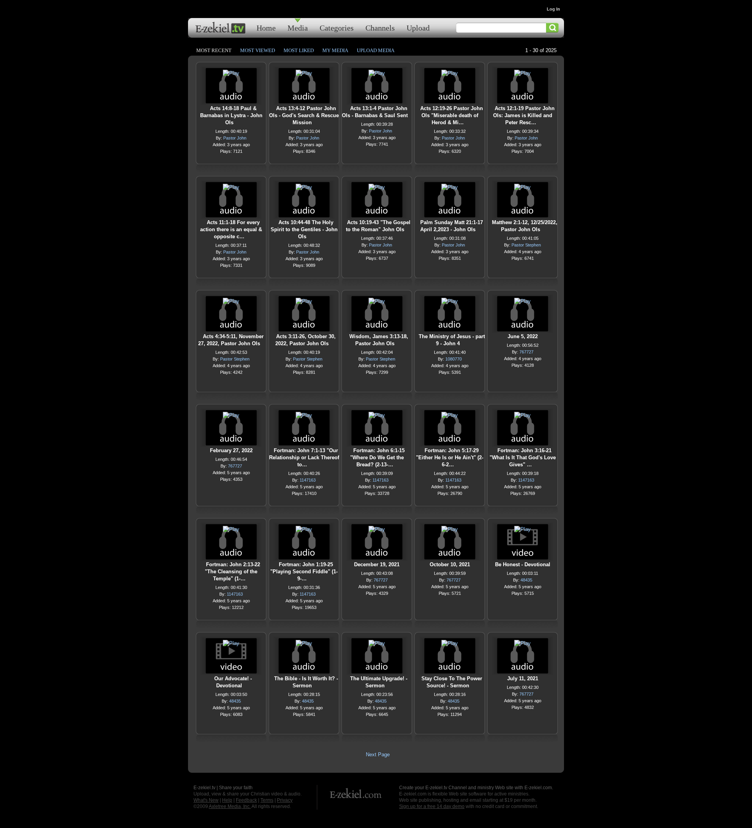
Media (297, 28)
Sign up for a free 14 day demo (432, 806)
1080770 (453, 359)
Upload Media (375, 50)
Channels (380, 28)
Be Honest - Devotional (522, 564)
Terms (266, 800)
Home (266, 28)
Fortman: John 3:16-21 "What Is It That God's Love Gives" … (523, 457)
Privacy (285, 800)
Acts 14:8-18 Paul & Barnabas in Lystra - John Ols (231, 115)
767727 (526, 352)
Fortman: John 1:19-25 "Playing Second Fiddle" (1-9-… (304, 572)
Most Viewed (257, 50)
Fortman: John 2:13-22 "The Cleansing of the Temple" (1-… (232, 572)
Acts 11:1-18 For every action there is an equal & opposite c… (231, 229)
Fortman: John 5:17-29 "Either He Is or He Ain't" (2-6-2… (449, 457)
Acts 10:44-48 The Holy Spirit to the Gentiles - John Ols (304, 229)
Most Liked (299, 50)
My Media (335, 50)
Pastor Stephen (526, 245)
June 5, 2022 (523, 336)
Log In (553, 9)
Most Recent (213, 50)
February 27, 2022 (231, 450)
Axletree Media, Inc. (230, 806)
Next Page (378, 754)
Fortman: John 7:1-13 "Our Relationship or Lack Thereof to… (304, 457)
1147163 (308, 480)
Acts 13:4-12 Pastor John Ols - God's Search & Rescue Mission (304, 115)
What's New (206, 800)
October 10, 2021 (450, 564)
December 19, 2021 (377, 564)
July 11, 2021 (522, 678)
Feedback (246, 800)
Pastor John (234, 138)
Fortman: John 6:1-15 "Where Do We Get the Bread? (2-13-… (377, 457)
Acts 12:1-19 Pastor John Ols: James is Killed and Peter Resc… (524, 115)
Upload (418, 28)
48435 (526, 580)
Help (227, 800)
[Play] (231, 75)
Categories (337, 28)
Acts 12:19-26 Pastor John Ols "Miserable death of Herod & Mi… (451, 115)
